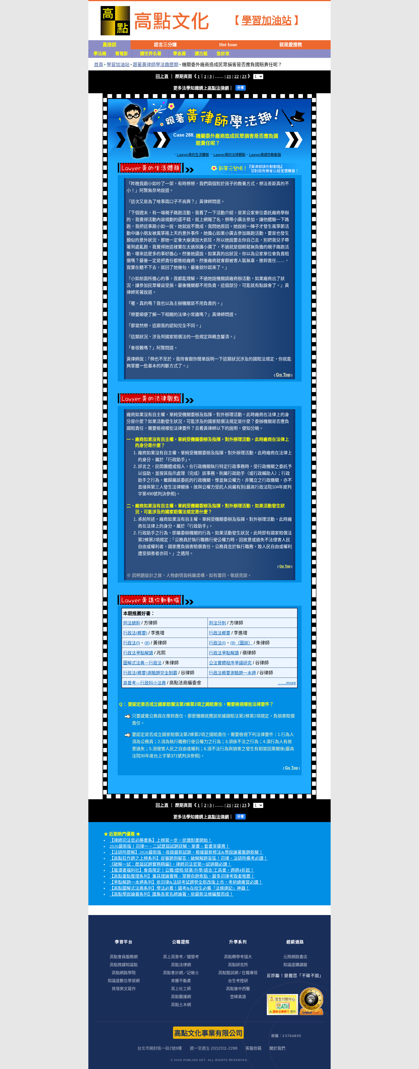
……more (287, 682)
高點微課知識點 (124, 964)
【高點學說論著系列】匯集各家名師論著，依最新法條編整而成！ (171, 894)
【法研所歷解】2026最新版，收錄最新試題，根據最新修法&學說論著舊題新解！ (186, 852)
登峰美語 (238, 996)
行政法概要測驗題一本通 (232, 672)
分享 (240, 88)
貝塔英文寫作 (124, 988)
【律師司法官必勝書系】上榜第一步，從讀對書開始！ (160, 840)
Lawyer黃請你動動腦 (265, 155)
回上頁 (162, 76)
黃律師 (109, 44)
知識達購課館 (295, 964)
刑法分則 (217, 622)
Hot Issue (228, 44)
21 (229, 76)
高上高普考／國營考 (181, 956)
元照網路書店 (295, 956)
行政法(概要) (135, 632)
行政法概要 (219, 632)
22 (236, 76)
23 (244, 76)
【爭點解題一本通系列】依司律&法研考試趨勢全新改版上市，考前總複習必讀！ (186, 882)
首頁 (98, 64)
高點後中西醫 (238, 988)
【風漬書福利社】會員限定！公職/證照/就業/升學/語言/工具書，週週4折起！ (181, 870)
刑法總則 (131, 622)
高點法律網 (218, 88)
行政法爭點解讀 (138, 652)
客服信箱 (253, 1048)
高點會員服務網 (124, 956)
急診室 (223, 53)
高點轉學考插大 (238, 956)
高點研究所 (238, 964)
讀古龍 (201, 53)
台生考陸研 (238, 980)
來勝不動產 (181, 980)
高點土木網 (181, 1004)
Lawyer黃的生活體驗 (193, 155)
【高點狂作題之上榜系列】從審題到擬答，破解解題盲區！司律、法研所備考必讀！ (188, 858)
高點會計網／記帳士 (181, 972)
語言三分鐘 (165, 44)
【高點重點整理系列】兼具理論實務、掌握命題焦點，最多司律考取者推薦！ (182, 876)
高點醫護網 (181, 996)
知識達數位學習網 (124, 980)
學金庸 (179, 53)
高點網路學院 (124, 972)
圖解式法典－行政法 (142, 662)
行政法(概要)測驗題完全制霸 (150, 672)
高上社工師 (181, 988)
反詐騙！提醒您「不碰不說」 (295, 975)
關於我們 (277, 1048)
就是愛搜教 (290, 44)
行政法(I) (131, 642)
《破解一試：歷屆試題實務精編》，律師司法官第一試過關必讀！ (170, 864)
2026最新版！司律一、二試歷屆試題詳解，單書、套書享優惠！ (169, 846)
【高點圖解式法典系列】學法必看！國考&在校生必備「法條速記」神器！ (179, 888)
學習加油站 (267, 20)
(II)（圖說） (241, 642)
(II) (147, 642)
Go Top (283, 374)
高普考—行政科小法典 (144, 682)
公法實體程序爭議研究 (230, 662)
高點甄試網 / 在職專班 (238, 972)
